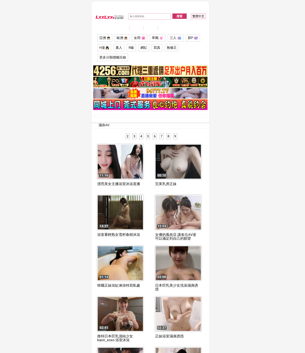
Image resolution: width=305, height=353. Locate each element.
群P (191, 38)
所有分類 (136, 28)
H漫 (102, 48)
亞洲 (103, 38)
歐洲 (120, 38)
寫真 (157, 48)
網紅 (143, 48)
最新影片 (151, 28)
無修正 (172, 48)
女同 (137, 38)
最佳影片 (165, 28)
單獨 (155, 38)
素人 (119, 48)
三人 (173, 38)
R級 (131, 48)
